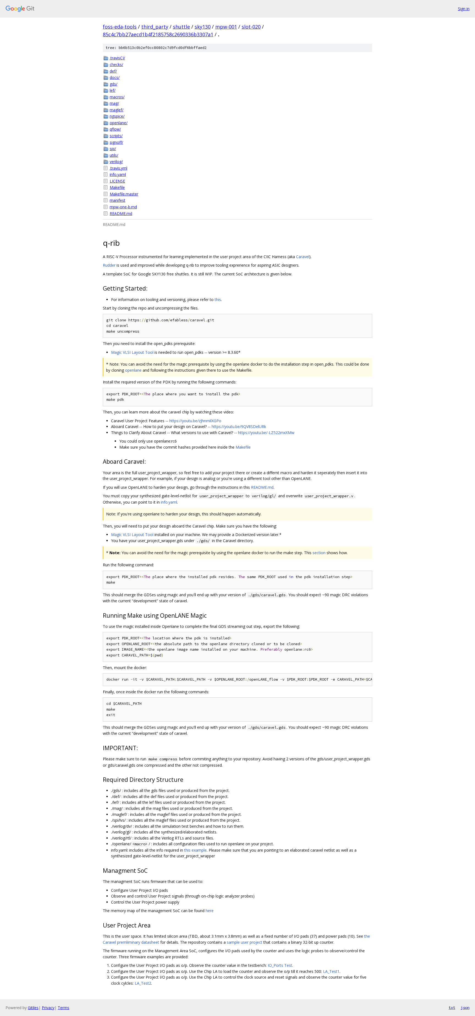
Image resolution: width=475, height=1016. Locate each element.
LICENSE (117, 181)
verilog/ (116, 161)
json (465, 1007)
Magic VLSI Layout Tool (132, 352)
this (218, 299)
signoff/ (116, 142)
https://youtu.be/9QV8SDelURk (239, 426)
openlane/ (119, 122)
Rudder (109, 265)
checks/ (116, 64)
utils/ (114, 155)
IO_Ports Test (280, 965)
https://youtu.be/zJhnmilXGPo (195, 420)
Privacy (48, 1007)
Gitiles (33, 1007)
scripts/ (116, 135)
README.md (121, 213)
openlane (133, 370)
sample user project (244, 942)
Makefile (117, 187)
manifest (117, 200)
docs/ (115, 77)
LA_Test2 (143, 983)
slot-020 (251, 26)
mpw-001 (226, 26)
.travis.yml (118, 168)
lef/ (112, 90)
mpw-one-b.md (123, 206)
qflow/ (115, 129)
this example (195, 850)
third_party (154, 26)
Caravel (302, 256)
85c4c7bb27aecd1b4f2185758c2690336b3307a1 (158, 34)
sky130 (203, 26)
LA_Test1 (331, 971)
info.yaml (118, 174)
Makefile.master (124, 194)
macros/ (117, 97)
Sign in (464, 8)
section (319, 552)
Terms (63, 1007)
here (210, 910)
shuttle (181, 26)
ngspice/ (117, 116)
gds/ (113, 84)
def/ (113, 71)
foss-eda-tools (120, 26)
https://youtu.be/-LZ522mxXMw (266, 432)
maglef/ (116, 109)
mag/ (114, 103)
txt (452, 1007)
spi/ (113, 148)
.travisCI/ (117, 57)
